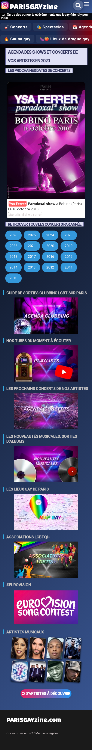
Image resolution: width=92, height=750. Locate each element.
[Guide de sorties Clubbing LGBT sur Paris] (46, 316)
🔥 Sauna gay (17, 38)
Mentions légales (47, 733)
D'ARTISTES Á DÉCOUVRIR (47, 693)
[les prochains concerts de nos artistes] (46, 411)
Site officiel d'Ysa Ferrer (25, 215)
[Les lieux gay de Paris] (46, 512)
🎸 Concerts (16, 26)
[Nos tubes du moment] (46, 363)
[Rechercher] (78, 5)
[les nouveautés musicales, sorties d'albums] (46, 464)
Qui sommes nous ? (19, 733)
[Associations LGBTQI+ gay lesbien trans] (46, 560)
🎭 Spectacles (50, 26)
